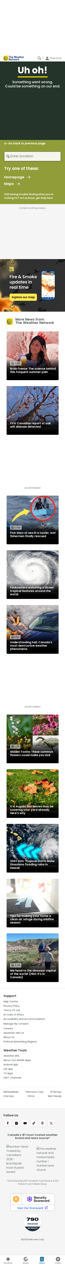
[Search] (39, 58)
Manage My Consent (16, 1023)
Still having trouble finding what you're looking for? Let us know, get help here (28, 196)
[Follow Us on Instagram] (16, 1123)
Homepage (14, 177)
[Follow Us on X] (51, 1123)
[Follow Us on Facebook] (7, 1123)
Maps (9, 183)
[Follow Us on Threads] (42, 1123)
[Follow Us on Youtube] (25, 1123)
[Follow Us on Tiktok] (33, 1123)
